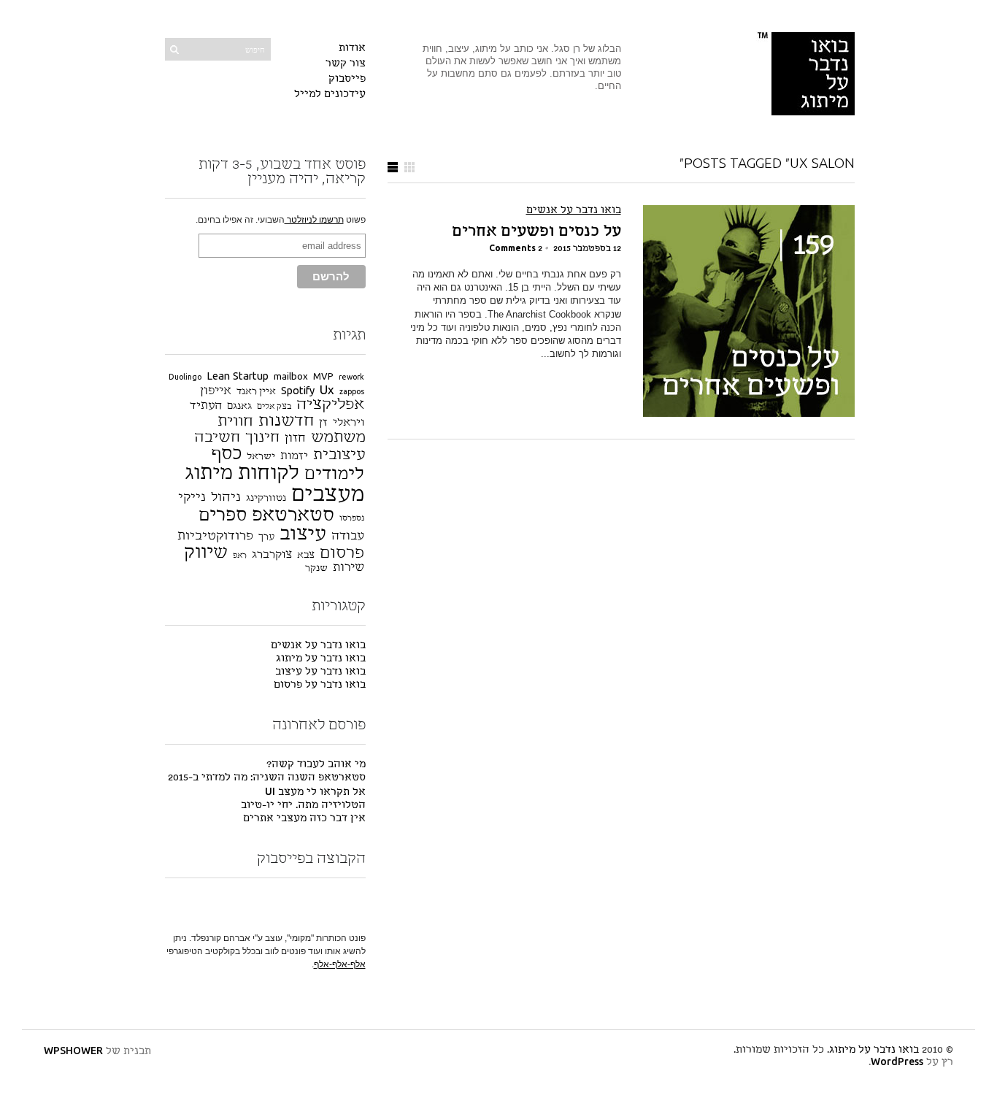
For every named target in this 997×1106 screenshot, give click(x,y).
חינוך (262, 438)
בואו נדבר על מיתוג (321, 658)
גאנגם (239, 406)
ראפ (240, 556)
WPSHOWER (73, 1051)
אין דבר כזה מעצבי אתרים (304, 818)
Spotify (298, 391)
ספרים (223, 516)
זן (323, 423)
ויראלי (348, 423)
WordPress (897, 1062)
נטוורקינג (266, 498)
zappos (351, 392)
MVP (323, 377)
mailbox (291, 377)
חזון (295, 439)
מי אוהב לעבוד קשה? (316, 764)
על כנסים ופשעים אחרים (536, 232)
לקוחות (268, 474)
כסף (226, 454)
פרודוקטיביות (215, 536)
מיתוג (209, 474)
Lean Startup (238, 377)
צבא (306, 555)
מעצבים (327, 495)
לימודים (334, 474)
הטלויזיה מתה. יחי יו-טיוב (303, 805)
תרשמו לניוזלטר (314, 220)
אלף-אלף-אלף (340, 964)
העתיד (206, 406)
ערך (266, 537)
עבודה (347, 536)
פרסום (342, 553)
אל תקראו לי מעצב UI (315, 792)
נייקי (192, 497)
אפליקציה (330, 404)
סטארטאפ (293, 515)
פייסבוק (347, 79)
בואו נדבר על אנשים (573, 210)
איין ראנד (256, 391)
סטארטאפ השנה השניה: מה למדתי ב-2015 (267, 777)
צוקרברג (272, 555)
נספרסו (351, 519)
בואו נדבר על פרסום (320, 685)
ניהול (226, 497)
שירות (348, 568)
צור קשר (346, 63)
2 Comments (515, 249)
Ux (327, 391)
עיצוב (303, 534)
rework (351, 378)
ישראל (261, 456)
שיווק (206, 553)
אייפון (215, 391)
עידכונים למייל (330, 94)
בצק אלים (274, 407)
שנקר (316, 568)
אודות (352, 48)
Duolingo (185, 378)
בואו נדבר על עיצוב (320, 672)
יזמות (294, 456)
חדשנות (286, 421)
